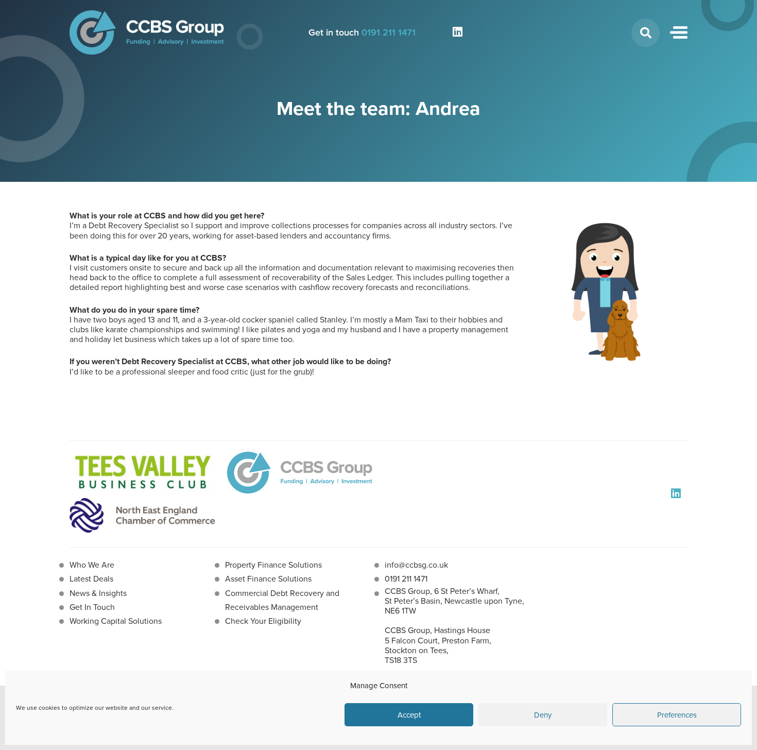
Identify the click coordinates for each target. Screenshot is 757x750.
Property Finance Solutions (273, 565)
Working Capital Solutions (116, 621)
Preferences (677, 715)
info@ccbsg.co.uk (416, 565)
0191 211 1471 (389, 32)
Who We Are (92, 565)
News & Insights (98, 593)
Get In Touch (92, 607)
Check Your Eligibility (263, 621)
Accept (409, 715)
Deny (543, 715)
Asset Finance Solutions (268, 579)
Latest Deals (91, 579)
